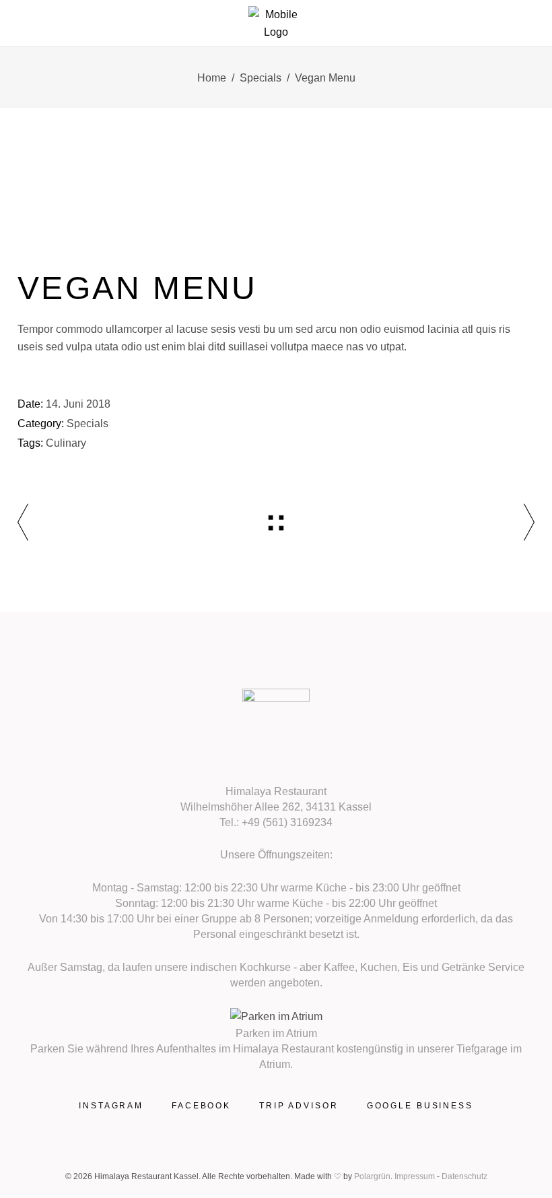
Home (211, 78)
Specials (260, 78)
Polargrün (372, 1176)
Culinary (66, 443)
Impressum (414, 1176)
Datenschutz (464, 1176)
